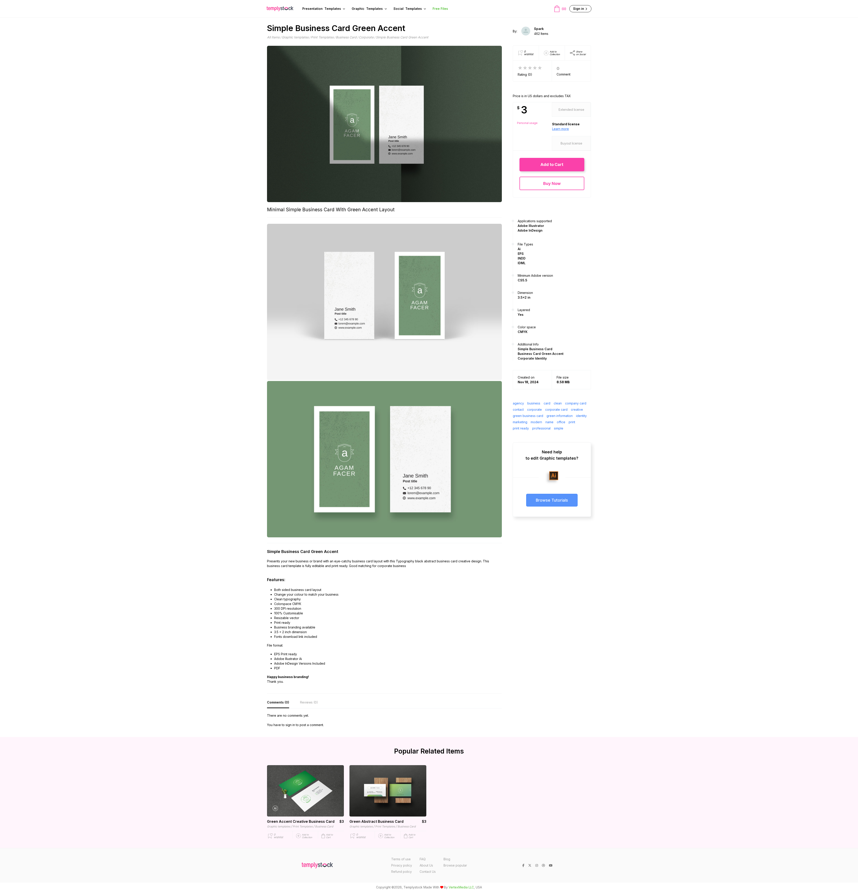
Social (407, 8)
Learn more (560, 129)
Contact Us (428, 871)
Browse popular (455, 865)
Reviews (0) (309, 702)
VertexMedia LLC (461, 887)
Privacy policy (401, 865)
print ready (521, 428)
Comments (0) (278, 702)
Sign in (579, 8)
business (533, 403)
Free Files (440, 8)
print (572, 422)
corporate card (556, 409)
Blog (447, 859)
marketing (520, 422)
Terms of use (401, 859)
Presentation (321, 8)
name (549, 422)
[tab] (278, 702)
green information (560, 416)
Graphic (367, 8)
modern (536, 422)
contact (518, 409)
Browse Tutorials (552, 500)
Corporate (366, 37)
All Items (273, 37)
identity (581, 416)
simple (558, 428)
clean (558, 403)
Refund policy (401, 871)
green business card (528, 416)
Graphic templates (295, 37)
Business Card (346, 37)
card (547, 403)
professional (541, 428)
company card (575, 403)
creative (577, 409)
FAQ (423, 859)
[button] (551, 164)
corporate (534, 409)
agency (518, 403)
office (561, 422)
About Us (426, 865)
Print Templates (322, 37)
